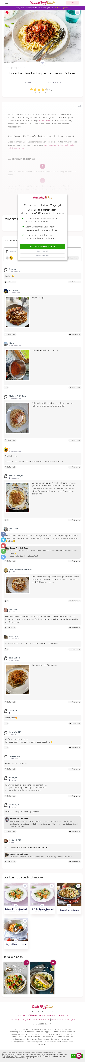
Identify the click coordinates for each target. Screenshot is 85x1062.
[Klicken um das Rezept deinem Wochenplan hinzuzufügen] (25, 886)
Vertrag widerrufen (41, 1020)
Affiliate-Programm (36, 1015)
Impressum (51, 1015)
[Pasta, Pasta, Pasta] (16, 978)
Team (24, 1015)
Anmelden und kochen (42, 256)
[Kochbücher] (42, 63)
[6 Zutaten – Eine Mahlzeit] (42, 978)
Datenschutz (63, 1015)
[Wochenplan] (77, 13)
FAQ (18, 1015)
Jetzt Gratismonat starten (42, 246)
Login (73, 3)
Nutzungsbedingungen (21, 1020)
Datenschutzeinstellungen (63, 1020)
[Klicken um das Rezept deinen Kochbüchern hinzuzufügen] (16, 905)
